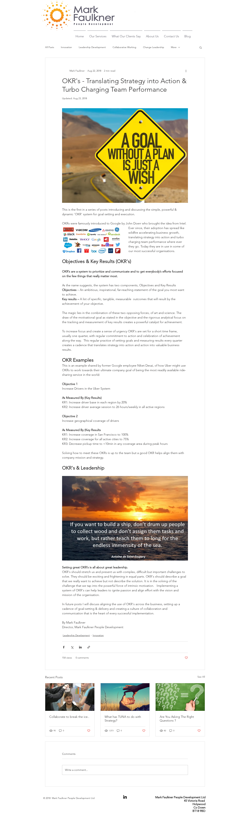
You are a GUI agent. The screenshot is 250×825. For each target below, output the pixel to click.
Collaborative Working (124, 47)
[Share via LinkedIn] (80, 647)
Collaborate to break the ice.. (69, 717)
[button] (200, 47)
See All (201, 676)
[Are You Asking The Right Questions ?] (180, 697)
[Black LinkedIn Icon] (125, 796)
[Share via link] (88, 647)
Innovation (66, 47)
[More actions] (186, 71)
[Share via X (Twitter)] (72, 647)
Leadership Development (92, 47)
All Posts (49, 47)
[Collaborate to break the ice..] (69, 697)
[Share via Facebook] (63, 647)
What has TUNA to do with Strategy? (123, 718)
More (174, 47)
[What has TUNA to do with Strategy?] (125, 697)
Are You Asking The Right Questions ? (177, 718)
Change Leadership (153, 47)
